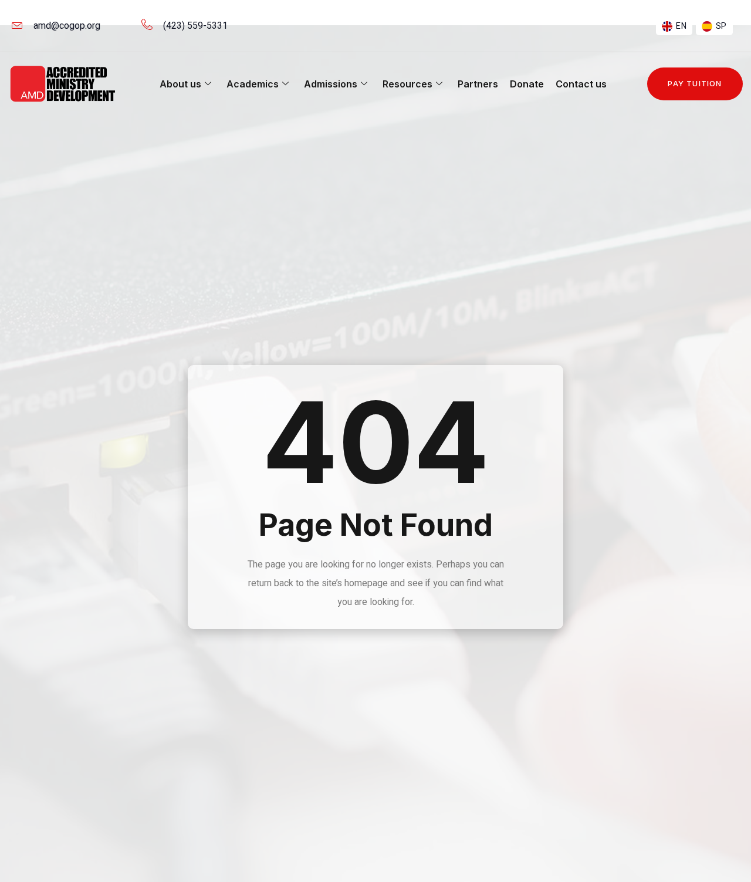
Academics (252, 84)
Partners (478, 84)
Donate (527, 84)
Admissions (330, 84)
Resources (407, 84)
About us (180, 84)
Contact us (581, 84)
